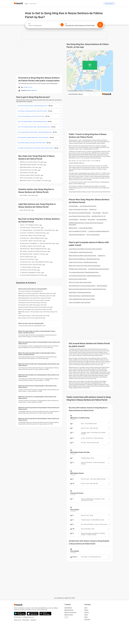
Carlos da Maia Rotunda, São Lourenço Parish (82, 299)
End (66, 23)
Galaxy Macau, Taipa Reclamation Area (80, 292)
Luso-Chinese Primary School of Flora (79, 216)
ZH (66, 617)
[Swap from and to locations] (62, 24)
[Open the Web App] (45, 613)
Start (29, 23)
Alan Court (105, 212)
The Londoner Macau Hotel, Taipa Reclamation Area (83, 272)
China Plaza (83, 219)
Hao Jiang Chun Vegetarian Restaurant (80, 212)
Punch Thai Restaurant (93, 234)
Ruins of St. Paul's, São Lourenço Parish (80, 282)
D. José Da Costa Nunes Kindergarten (98, 231)
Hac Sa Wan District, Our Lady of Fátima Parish (82, 285)
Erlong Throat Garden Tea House (78, 209)
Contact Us (33, 619)
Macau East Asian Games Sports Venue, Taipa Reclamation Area (87, 289)
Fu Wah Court (92, 209)
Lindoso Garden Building (85, 228)
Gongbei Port (101, 255)
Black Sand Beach (102, 285)
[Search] (100, 25)
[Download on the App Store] (33, 613)
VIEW (45, 162)
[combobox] (43, 25)
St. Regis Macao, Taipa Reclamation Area (80, 252)
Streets (86, 612)
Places (86, 610)
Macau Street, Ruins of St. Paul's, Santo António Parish (84, 265)
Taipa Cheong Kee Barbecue (77, 234)
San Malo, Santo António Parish (78, 269)
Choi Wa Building (73, 206)
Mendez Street (73, 228)
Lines (85, 607)
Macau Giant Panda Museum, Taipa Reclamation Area (84, 259)
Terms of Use (17, 619)
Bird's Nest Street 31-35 (98, 216)
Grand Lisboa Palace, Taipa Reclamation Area (82, 295)
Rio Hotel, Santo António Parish (78, 279)
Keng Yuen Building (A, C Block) (77, 231)
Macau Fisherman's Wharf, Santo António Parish (82, 255)
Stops (86, 614)
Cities (86, 617)
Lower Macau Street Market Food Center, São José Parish (85, 249)
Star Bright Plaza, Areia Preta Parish (98, 269)
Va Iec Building (97, 212)
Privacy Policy (25, 619)
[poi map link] (90, 73)
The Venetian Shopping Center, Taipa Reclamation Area (84, 275)
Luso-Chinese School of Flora (88, 206)
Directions (87, 619)
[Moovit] (18, 3)
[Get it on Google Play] (20, 613)
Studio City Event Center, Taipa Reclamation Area (83, 262)
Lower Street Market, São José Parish (79, 302)
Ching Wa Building (101, 219)
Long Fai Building (73, 219)
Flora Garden (91, 219)
